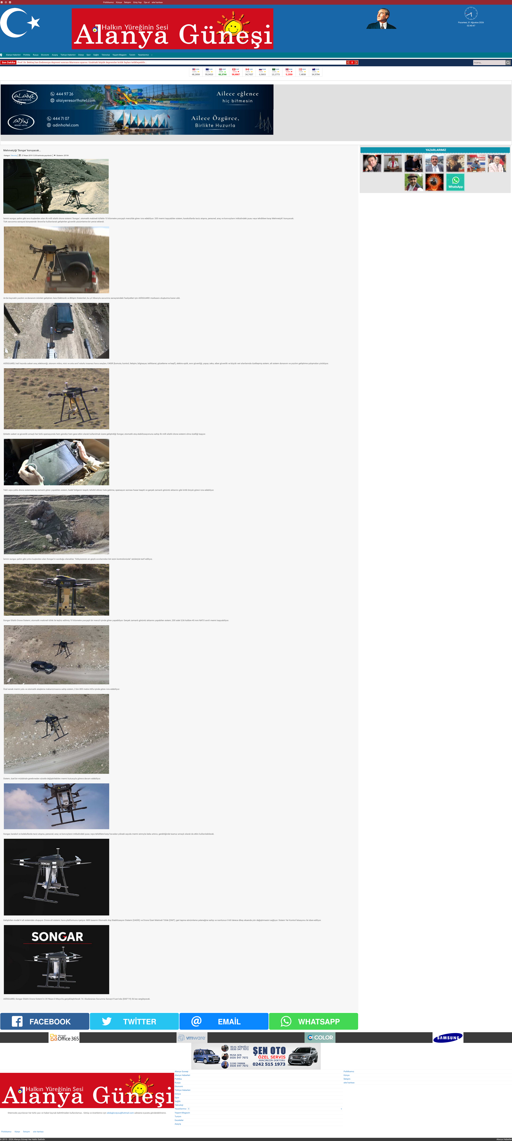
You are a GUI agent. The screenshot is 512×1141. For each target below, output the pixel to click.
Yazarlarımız (182, 1108)
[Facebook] (2, 2)
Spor (177, 1097)
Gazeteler (179, 1120)
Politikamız (349, 1071)
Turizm (178, 1116)
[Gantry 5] (64, 1037)
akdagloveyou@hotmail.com (120, 1113)
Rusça (178, 1082)
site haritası (349, 1082)
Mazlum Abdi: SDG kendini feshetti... (37, 62)
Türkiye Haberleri (182, 1090)
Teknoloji (14, 155)
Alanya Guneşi (181, 1071)
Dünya (178, 1094)
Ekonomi (179, 1086)
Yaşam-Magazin (182, 1112)
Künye (346, 1075)
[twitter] (10, 2)
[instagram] (6, 2)
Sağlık (178, 1101)
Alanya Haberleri (182, 1075)
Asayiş (178, 1124)
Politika (178, 1079)
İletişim (347, 1079)
